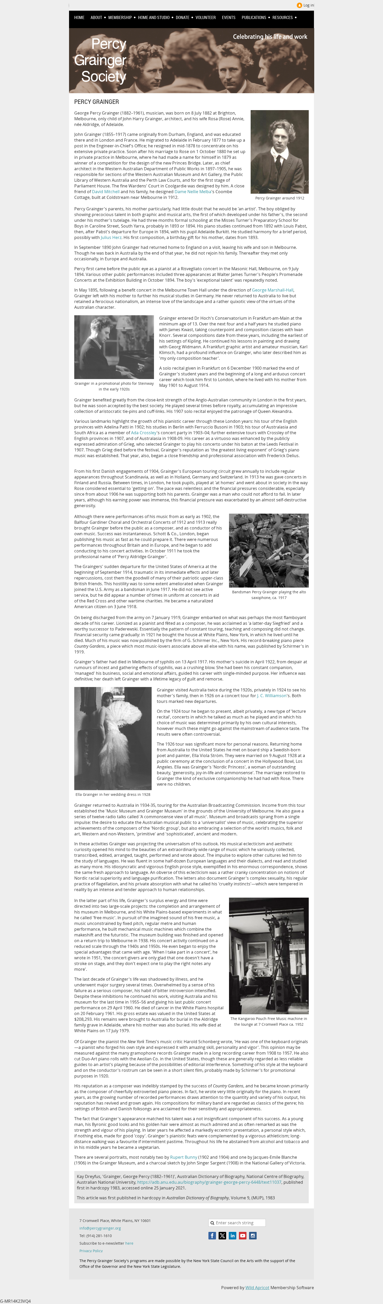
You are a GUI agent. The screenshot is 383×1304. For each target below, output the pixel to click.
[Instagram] (253, 1235)
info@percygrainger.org (100, 1228)
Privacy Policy (91, 1250)
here (129, 1243)
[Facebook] (212, 1235)
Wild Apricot (257, 1287)
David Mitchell (106, 191)
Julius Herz (111, 237)
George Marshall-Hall (272, 290)
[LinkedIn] (232, 1235)
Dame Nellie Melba (193, 191)
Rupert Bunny (183, 1157)
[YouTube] (242, 1235)
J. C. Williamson (272, 695)
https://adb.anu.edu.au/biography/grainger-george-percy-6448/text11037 (209, 1182)
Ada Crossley (144, 433)
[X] (222, 1235)
